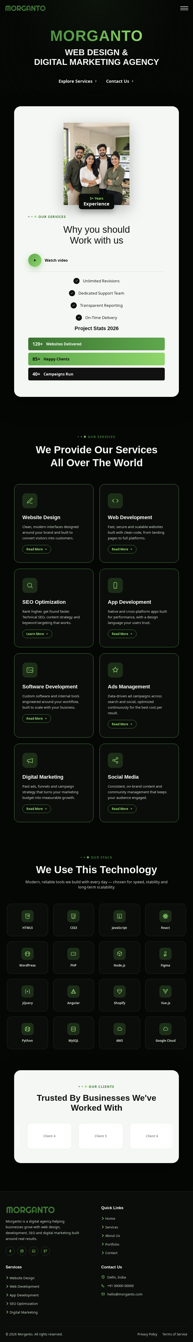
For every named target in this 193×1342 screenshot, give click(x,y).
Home (110, 1218)
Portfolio (112, 1244)
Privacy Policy (147, 1334)
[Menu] (184, 8)
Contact (111, 1252)
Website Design (22, 1277)
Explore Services (75, 81)
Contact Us (117, 81)
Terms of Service (174, 1334)
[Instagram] (21, 1251)
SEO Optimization (24, 1303)
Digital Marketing (24, 1312)
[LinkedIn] (33, 1251)
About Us (112, 1235)
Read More (34, 549)
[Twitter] (45, 1251)
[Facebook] (10, 1251)
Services (111, 1227)
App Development (24, 1295)
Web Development (24, 1286)
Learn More (35, 634)
